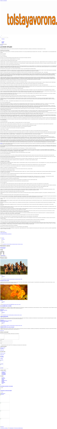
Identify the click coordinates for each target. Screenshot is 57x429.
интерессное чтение (5, 304)
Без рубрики (2, 348)
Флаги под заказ (2, 354)
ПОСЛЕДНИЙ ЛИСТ (11, 304)
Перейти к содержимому (3, 0)
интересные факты (12, 325)
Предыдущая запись (3, 247)
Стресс (18, 304)
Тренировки (3, 382)
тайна (19, 304)
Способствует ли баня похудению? (6, 390)
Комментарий (2, 339)
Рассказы (1, 300)
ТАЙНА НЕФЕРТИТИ (3, 232)
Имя (1, 340)
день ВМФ (1, 358)
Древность (8, 325)
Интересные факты (2, 321)
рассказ (16, 304)
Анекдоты (3, 377)
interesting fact (4, 325)
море (21, 325)
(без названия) (4, 373)
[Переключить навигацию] (0, 40)
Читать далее (2, 309)
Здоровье (3, 41)
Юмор (2, 383)
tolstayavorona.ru (3, 255)
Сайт (1, 343)
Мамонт (1, 143)
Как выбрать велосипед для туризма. (6, 386)
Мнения (3, 42)
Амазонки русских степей (4, 280)
